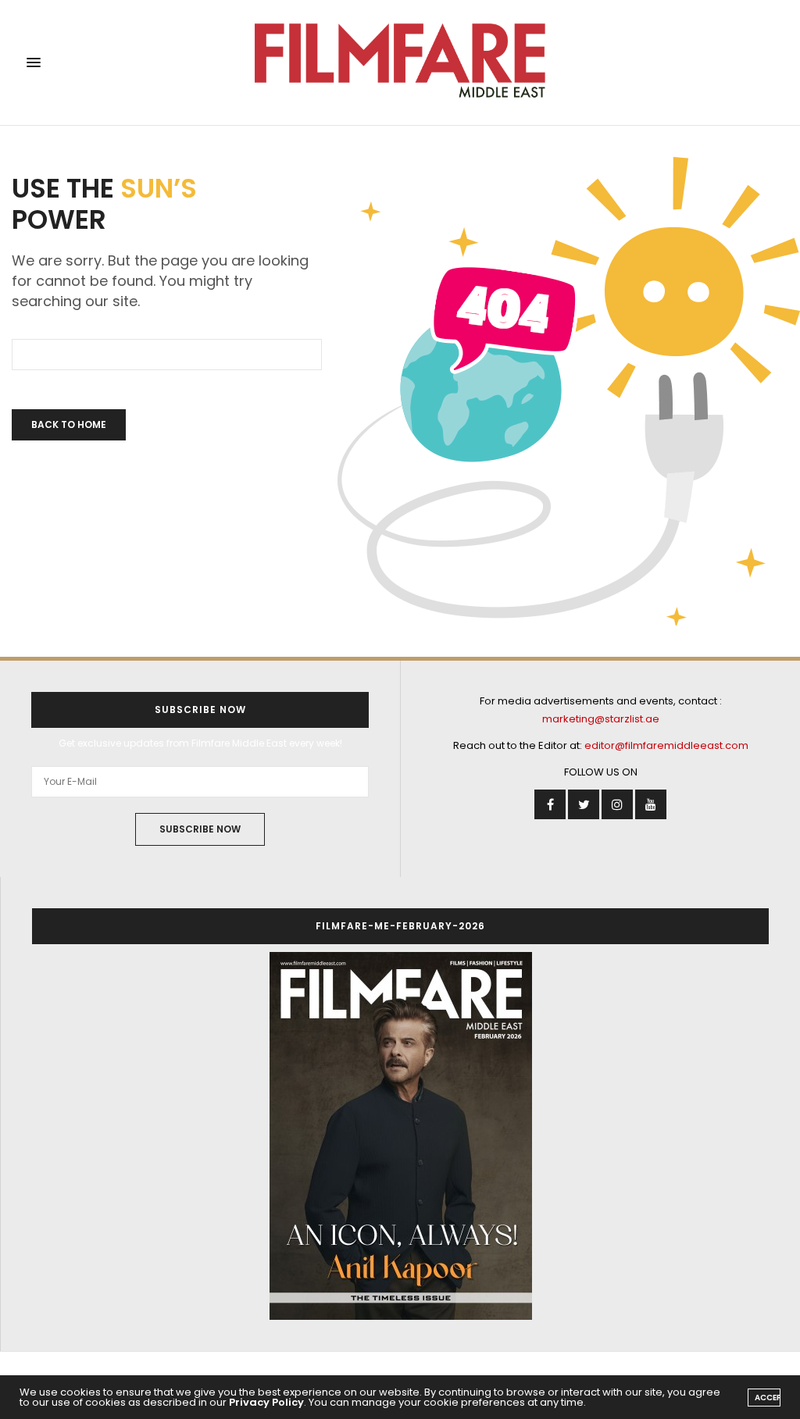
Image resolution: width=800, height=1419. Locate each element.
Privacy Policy (266, 1402)
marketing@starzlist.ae (600, 718)
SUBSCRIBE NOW (200, 829)
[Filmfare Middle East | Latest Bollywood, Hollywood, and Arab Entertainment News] (400, 62)
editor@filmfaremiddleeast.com (666, 745)
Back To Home (68, 424)
